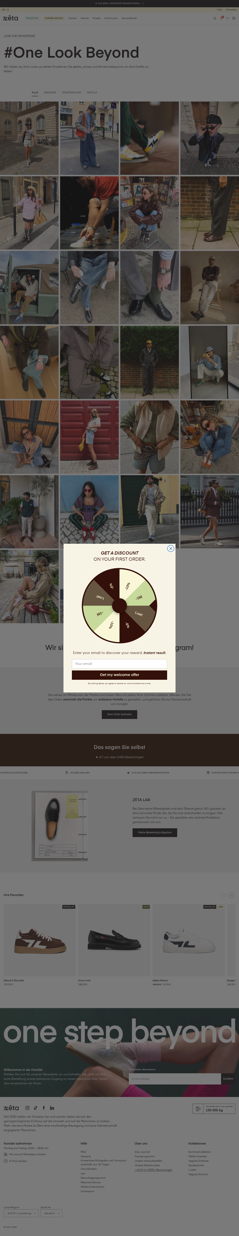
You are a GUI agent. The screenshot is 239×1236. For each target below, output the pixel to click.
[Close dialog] (170, 548)
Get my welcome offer (119, 675)
